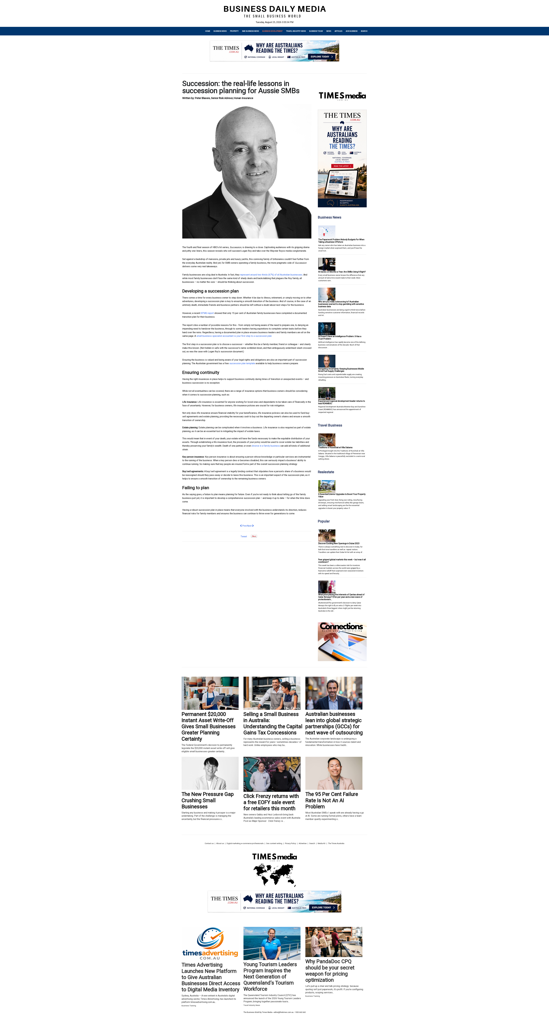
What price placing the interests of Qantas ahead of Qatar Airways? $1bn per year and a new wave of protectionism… (341, 597)
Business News (220, 31)
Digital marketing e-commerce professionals (245, 843)
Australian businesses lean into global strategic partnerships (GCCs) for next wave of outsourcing (334, 723)
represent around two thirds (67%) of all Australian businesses (271, 274)
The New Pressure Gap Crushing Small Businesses (208, 800)
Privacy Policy (290, 843)
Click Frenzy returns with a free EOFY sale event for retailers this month (271, 802)
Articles (338, 31)
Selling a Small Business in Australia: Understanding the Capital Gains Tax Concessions (272, 723)
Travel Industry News (296, 31)
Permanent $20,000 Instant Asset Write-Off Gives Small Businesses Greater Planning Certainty (209, 726)
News (328, 31)
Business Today (316, 31)
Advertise (303, 843)
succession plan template (242, 363)
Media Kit (321, 843)
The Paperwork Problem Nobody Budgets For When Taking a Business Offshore (341, 240)
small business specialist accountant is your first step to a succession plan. (234, 336)
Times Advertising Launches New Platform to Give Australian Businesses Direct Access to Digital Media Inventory (211, 977)
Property (234, 31)
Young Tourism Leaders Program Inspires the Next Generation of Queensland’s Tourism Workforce (270, 976)
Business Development (272, 31)
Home (207, 31)
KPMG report (207, 313)
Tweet (244, 536)
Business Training (189, 1006)
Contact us (209, 843)
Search (364, 31)
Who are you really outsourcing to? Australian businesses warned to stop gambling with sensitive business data (341, 304)
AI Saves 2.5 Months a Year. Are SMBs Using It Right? (342, 272)
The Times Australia (336, 843)
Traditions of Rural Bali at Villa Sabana (335, 447)
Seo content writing (274, 843)
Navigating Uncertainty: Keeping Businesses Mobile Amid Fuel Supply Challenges (341, 370)
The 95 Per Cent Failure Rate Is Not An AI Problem (331, 800)
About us (220, 843)
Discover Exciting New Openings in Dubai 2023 (338, 543)
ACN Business (351, 31)
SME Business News (250, 31)
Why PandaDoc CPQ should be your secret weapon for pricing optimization (329, 970)
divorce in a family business (266, 445)
